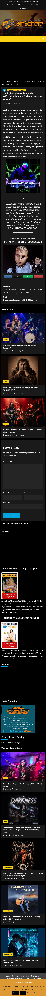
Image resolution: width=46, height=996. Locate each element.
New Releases (8, 867)
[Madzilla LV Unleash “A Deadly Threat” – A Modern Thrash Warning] (23, 412)
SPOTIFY (22, 242)
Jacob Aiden (8, 835)
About (10, 1)
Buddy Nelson (9, 393)
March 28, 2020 (18, 103)
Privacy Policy (24, 8)
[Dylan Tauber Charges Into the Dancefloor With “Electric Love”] (23, 942)
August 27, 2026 (18, 789)
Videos (23, 90)
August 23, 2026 (19, 922)
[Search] (43, 39)
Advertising (25, 1)
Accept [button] (15, 993)
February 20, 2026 (19, 351)
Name (6, 493)
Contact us (34, 1)
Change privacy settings (10, 742)
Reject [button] (23, 993)
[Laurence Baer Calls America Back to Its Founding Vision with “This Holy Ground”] (23, 899)
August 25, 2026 (20, 879)
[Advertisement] (23, 59)
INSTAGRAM (10, 242)
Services (17, 1)
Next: (21, 298)
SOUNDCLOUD (35, 242)
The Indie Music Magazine (16, 5)
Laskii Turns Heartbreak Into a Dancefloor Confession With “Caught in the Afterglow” (23, 874)
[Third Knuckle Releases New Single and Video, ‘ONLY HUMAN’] (23, 370)
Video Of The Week (13, 90)
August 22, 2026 (18, 966)
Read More (31, 993)
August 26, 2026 (19, 835)
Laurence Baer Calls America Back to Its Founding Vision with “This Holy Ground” (21, 918)
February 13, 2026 (20, 393)
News (5, 778)
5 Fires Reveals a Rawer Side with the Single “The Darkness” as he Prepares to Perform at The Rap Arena (21, 829)
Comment (7, 462)
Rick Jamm (8, 103)
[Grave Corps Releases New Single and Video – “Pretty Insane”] (23, 766)
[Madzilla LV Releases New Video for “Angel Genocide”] (23, 328)
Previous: (22, 290)
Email (26, 493)
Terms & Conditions (33, 5)
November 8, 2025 (19, 435)
